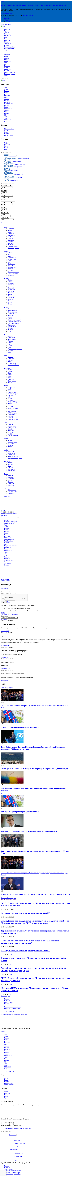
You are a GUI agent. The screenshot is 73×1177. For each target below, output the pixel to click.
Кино (6, 111)
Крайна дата (13, 513)
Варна (6, 146)
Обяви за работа (9, 129)
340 (11, 954)
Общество (7, 29)
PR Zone (6, 45)
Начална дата (5, 513)
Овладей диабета (9, 47)
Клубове (6, 113)
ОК (2, 515)
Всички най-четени (7, 794)
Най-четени (4, 899)
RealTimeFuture (8, 541)
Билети (6, 133)
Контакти (7, 1000)
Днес (6, 20)
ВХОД (3, 613)
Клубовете (7, 547)
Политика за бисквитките (12, 1008)
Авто (5, 97)
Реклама (6, 999)
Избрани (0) (15, 614)
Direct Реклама (8, 135)
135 (11, 984)
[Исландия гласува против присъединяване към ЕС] (12, 722)
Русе (5, 149)
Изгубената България (10, 546)
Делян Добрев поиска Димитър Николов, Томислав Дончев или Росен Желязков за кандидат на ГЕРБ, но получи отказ (35, 922)
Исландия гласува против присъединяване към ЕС (20, 727)
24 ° (2, 222)
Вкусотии (7, 102)
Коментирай (4, 588)
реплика (3, 619)
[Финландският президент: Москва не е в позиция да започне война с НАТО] (12, 826)
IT (5, 534)
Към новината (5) (6, 614)
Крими (6, 31)
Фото (5, 50)
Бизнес (6, 529)
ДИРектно (7, 43)
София (6, 143)
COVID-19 (7, 119)
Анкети (6, 99)
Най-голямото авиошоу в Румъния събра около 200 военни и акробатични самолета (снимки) (30, 942)
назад (2, 1)
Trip (5, 116)
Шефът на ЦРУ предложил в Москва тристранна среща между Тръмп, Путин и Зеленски (35, 894)
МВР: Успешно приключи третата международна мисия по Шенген (33, 5)
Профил (7, 579)
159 (11, 974)
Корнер (6, 528)
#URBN (6, 121)
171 (11, 964)
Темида (6, 32)
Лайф (6, 526)
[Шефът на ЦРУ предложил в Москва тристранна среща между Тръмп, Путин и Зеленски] (12, 890)
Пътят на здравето (9, 48)
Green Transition (9, 539)
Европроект (7, 1004)
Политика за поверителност (12, 1007)
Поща (6, 132)
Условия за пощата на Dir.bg (12, 1174)
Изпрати (3, 602)
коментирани (9, 687)
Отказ (5, 515)
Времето (6, 105)
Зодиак (6, 110)
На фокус (7, 40)
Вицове (6, 100)
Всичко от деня (5, 996)
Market (6, 130)
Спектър (6, 39)
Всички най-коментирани (8, 898)
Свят (5, 37)
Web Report (7, 563)
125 (11, 994)
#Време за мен (8, 103)
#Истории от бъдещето (11, 521)
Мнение (6, 42)
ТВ (5, 115)
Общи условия (8, 1002)
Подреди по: (4, 616)
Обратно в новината (7, 13)
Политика (8, 21)
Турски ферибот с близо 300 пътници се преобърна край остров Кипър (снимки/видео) (34, 769)
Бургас (6, 147)
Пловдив (7, 144)
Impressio (7, 536)
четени (3, 687)
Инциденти (7, 35)
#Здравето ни (8, 108)
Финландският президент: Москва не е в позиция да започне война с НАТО (30, 831)
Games (6, 107)
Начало (6, 18)
